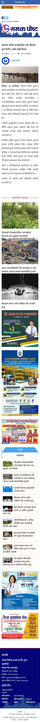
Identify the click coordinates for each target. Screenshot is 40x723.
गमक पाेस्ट (15, 61)
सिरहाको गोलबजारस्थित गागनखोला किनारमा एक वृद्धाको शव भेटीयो (16, 234)
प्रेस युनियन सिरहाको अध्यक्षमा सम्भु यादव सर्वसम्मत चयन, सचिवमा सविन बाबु (17, 561)
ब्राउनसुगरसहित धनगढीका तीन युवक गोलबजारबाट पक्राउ (19, 536)
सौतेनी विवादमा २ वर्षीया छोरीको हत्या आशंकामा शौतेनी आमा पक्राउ (18, 523)
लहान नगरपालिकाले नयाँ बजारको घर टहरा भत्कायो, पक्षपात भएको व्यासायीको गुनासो (19, 270)
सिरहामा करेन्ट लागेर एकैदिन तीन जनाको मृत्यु (18, 305)
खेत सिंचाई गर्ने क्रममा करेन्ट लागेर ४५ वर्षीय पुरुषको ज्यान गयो (19, 510)
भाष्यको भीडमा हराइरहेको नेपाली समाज (24, 489)
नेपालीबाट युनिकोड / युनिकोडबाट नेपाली (22, 714)
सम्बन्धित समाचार (20, 198)
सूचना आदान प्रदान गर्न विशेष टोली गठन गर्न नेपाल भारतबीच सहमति (19, 549)
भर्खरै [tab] (20, 450)
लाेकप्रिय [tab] (20, 455)
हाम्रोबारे (19, 711)
